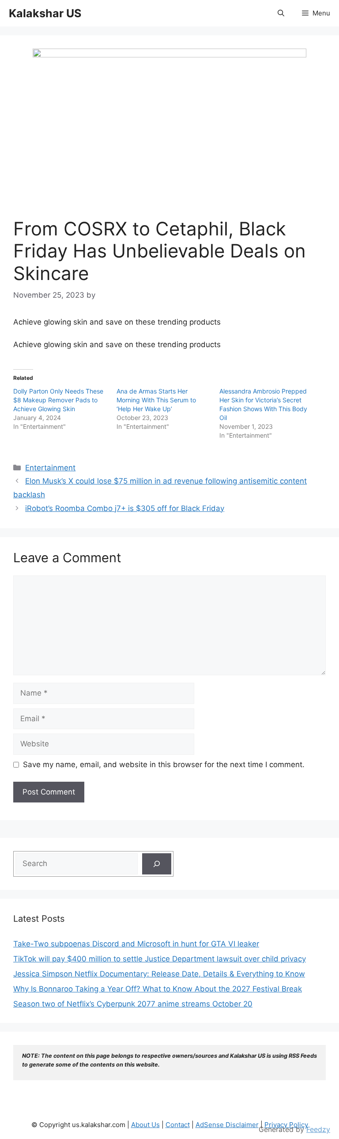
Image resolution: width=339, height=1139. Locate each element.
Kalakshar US (45, 13)
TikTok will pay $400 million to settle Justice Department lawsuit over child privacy (159, 958)
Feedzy (318, 1129)
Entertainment (50, 467)
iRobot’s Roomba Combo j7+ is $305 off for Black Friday (124, 508)
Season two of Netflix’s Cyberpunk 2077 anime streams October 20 (132, 1003)
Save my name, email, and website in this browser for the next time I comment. (164, 764)
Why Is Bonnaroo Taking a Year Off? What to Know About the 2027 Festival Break (157, 988)
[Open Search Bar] (281, 13)
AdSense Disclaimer (227, 1124)
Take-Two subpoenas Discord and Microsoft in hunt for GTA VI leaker (136, 943)
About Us (145, 1124)
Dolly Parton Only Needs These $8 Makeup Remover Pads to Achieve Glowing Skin (58, 399)
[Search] (156, 863)
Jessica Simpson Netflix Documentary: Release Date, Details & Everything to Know (159, 973)
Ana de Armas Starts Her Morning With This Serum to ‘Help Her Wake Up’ (156, 399)
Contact (178, 1124)
